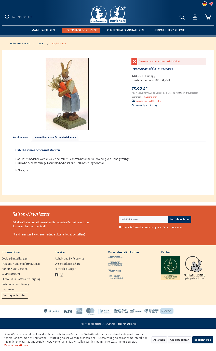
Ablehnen (159, 339)
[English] (211, 4)
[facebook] (56, 275)
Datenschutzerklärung (15, 284)
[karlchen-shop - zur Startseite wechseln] (108, 14)
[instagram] (61, 275)
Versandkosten (130, 324)
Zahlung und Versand (15, 268)
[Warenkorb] (208, 17)
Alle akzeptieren (179, 339)
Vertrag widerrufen (15, 295)
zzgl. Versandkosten (149, 97)
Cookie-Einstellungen (15, 258)
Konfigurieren (202, 339)
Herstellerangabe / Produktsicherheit (55, 137)
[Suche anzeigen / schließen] (184, 18)
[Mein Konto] (194, 17)
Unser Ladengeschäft (67, 263)
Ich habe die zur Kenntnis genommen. (152, 227)
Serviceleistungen (65, 268)
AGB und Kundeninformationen (21, 263)
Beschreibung (20, 137)
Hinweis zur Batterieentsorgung (21, 279)
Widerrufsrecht (11, 274)
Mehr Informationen (16, 345)
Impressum (8, 289)
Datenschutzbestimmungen (146, 227)
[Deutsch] (205, 4)
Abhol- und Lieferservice (69, 258)
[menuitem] (145, 18)
